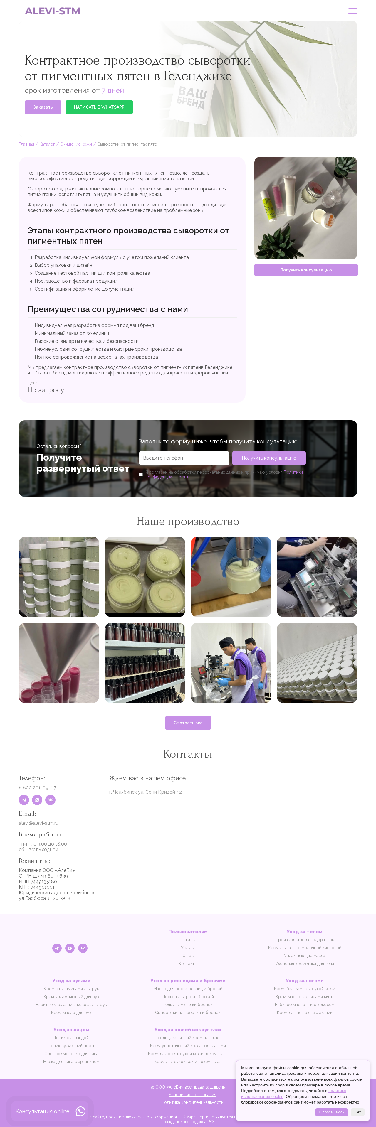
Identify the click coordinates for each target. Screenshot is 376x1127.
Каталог (47, 144)
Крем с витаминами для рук (71, 988)
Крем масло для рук (71, 1012)
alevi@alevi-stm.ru (38, 823)
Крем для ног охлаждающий (305, 1012)
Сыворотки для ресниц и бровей (188, 1012)
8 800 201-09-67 (37, 787)
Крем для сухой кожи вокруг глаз (187, 1061)
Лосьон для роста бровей (188, 996)
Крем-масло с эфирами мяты (305, 996)
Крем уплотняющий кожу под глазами (188, 1045)
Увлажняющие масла (304, 955)
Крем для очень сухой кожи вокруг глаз (188, 1053)
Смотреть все (188, 723)
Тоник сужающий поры (71, 1045)
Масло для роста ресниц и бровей (187, 988)
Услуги (188, 947)
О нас (188, 955)
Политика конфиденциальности (192, 1102)
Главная (26, 144)
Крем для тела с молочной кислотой (304, 947)
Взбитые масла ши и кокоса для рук (71, 1004)
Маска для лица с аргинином (71, 1061)
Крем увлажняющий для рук (71, 996)
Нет (358, 1112)
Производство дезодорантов (304, 939)
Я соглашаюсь (332, 1112)
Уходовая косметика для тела (304, 963)
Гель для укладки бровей (188, 1004)
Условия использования (192, 1094)
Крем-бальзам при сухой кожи (304, 988)
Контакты (188, 963)
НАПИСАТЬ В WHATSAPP (99, 107)
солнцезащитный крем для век (188, 1037)
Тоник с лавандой (71, 1037)
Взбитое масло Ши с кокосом (305, 1004)
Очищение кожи (76, 144)
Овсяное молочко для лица (71, 1053)
